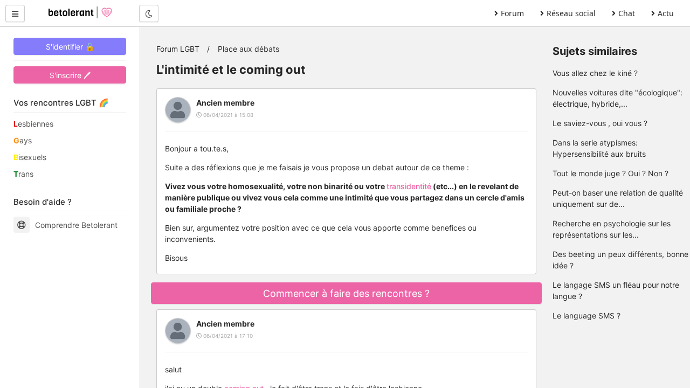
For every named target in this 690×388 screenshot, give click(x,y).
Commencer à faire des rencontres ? (346, 293)
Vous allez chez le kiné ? (595, 73)
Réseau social (571, 13)
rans (23, 173)
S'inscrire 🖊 (70, 75)
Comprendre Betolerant (76, 225)
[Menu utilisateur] (15, 13)
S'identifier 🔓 (70, 46)
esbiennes (33, 123)
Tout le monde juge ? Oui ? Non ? (610, 173)
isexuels (29, 157)
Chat (626, 13)
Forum (512, 13)
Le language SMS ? (586, 315)
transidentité (409, 186)
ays (22, 140)
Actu (666, 13)
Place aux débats (248, 48)
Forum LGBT (177, 48)
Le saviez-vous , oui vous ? (600, 123)
